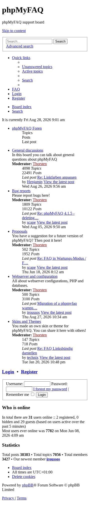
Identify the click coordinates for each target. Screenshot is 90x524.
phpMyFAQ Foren (27, 128)
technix (32, 357)
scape (31, 222)
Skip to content (14, 31)
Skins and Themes (26, 321)
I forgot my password (50, 389)
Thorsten (40, 164)
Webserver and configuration (35, 276)
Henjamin (34, 182)
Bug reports (21, 191)
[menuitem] (37, 67)
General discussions (27, 150)
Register (29, 371)
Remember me (18, 394)
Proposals (19, 231)
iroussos (33, 312)
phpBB (28, 485)
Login (8, 371)
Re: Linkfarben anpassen (56, 177)
